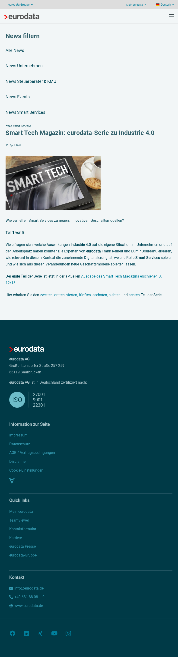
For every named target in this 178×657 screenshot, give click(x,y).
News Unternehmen (24, 65)
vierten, (72, 295)
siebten (115, 295)
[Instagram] (68, 633)
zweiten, (47, 295)
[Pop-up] (12, 480)
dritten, (60, 295)
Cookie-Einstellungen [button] (26, 470)
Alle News (15, 50)
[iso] (66, 399)
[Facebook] (12, 633)
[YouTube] (54, 633)
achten (134, 295)
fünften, (85, 295)
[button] (165, 4)
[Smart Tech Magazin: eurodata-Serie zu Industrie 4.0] (53, 159)
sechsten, (100, 295)
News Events (18, 96)
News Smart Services (25, 112)
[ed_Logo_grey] (21, 16)
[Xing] (40, 633)
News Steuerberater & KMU (31, 81)
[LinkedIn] (26, 633)
